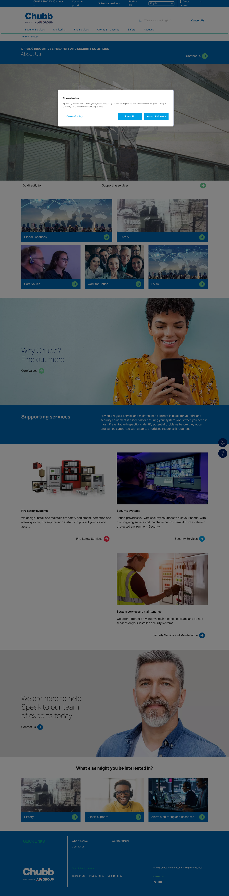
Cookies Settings (75, 116)
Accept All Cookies (156, 116)
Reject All (129, 116)
